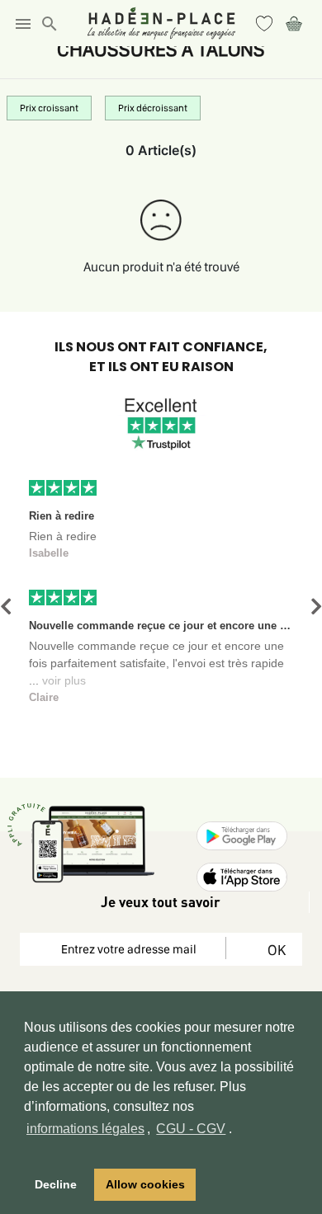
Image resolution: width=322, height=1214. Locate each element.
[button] (6, 606)
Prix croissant (49, 108)
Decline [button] (56, 1184)
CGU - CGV (190, 1129)
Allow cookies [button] (145, 1184)
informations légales (85, 1129)
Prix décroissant (152, 108)
